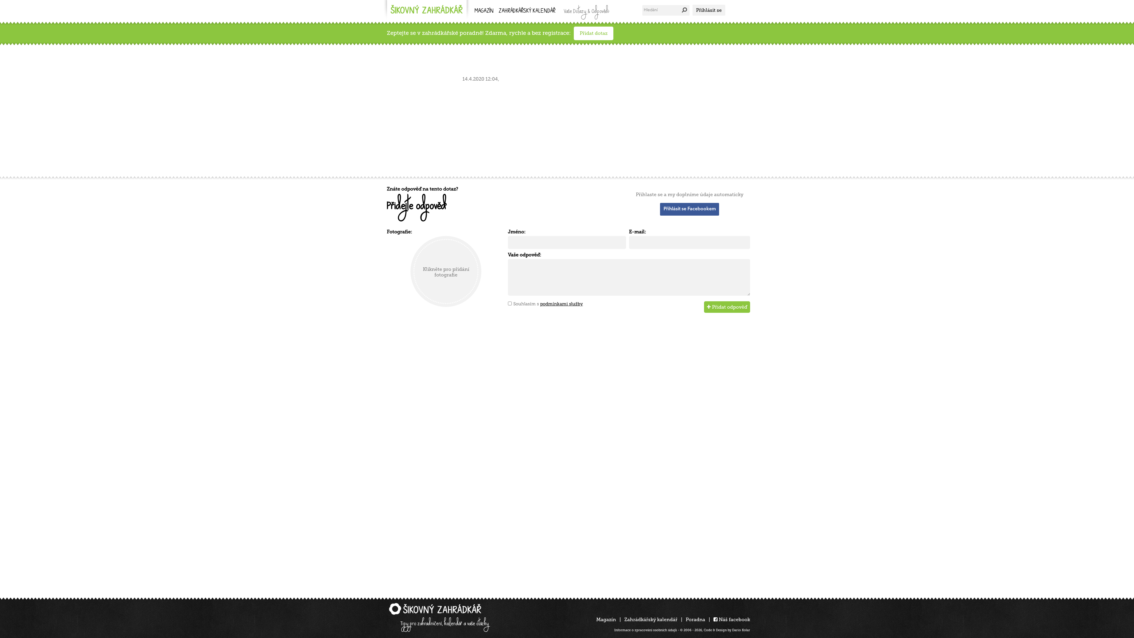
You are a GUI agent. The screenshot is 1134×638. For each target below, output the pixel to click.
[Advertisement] (564, 128)
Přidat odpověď (729, 307)
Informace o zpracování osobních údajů (645, 630)
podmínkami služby (561, 304)
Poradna (695, 619)
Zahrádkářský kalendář (650, 619)
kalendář (527, 11)
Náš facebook (734, 619)
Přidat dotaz (593, 33)
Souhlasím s (548, 304)
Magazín (484, 11)
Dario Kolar (741, 630)
